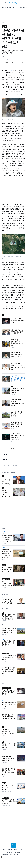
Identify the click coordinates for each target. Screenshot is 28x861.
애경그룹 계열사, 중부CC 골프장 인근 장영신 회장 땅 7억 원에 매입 (18, 366)
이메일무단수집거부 (17, 852)
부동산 (17, 7)
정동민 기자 (4, 56)
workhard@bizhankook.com (8, 457)
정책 (20, 7)
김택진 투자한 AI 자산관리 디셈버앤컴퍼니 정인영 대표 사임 (17, 402)
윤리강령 (10, 849)
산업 (10, 7)
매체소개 (4, 849)
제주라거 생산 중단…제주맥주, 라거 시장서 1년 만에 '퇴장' (17, 425)
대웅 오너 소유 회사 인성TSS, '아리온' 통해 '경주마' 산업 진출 (8, 601)
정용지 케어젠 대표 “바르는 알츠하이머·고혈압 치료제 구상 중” (8, 717)
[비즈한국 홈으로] (13, 3)
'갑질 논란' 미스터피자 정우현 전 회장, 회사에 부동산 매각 (8, 643)
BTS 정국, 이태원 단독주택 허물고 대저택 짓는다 (17, 320)
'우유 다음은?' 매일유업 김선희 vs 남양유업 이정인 (9, 656)
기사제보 (15, 849)
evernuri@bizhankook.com (8, 461)
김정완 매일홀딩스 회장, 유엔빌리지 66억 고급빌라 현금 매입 (9, 616)
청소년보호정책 (5, 854)
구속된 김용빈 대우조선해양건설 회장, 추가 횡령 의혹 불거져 (17, 331)
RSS (18, 854)
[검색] (6, 3)
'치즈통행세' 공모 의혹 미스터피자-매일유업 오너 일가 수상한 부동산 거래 (9, 671)
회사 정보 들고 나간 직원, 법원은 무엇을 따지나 (8, 786)
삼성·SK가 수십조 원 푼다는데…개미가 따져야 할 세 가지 (9, 801)
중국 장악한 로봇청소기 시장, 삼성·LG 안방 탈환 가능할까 (9, 704)
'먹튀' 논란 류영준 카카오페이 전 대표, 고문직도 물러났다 (16, 354)
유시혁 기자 (9, 56)
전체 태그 (22, 854)
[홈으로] (13, 845)
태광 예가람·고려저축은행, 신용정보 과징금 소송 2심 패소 (9, 730)
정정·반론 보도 (12, 854)
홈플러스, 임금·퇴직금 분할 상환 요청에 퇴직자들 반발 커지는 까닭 (8, 772)
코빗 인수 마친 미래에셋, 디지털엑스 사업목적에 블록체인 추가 (9, 745)
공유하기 (14, 448)
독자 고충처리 (21, 849)
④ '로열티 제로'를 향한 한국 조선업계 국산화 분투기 (8, 691)
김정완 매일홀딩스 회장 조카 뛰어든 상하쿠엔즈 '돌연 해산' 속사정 (9, 630)
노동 (24, 7)
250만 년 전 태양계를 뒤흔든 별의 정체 (8, 758)
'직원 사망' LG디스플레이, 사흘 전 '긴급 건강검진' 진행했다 (17, 389)
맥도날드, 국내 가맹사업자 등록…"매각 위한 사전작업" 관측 (17, 343)
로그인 (23, 3)
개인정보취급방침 (9, 852)
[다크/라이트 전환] (3, 3)
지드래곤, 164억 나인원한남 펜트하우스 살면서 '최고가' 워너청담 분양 (17, 436)
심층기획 (6, 7)
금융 (13, 7)
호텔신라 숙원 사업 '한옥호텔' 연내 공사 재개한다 (16, 414)
